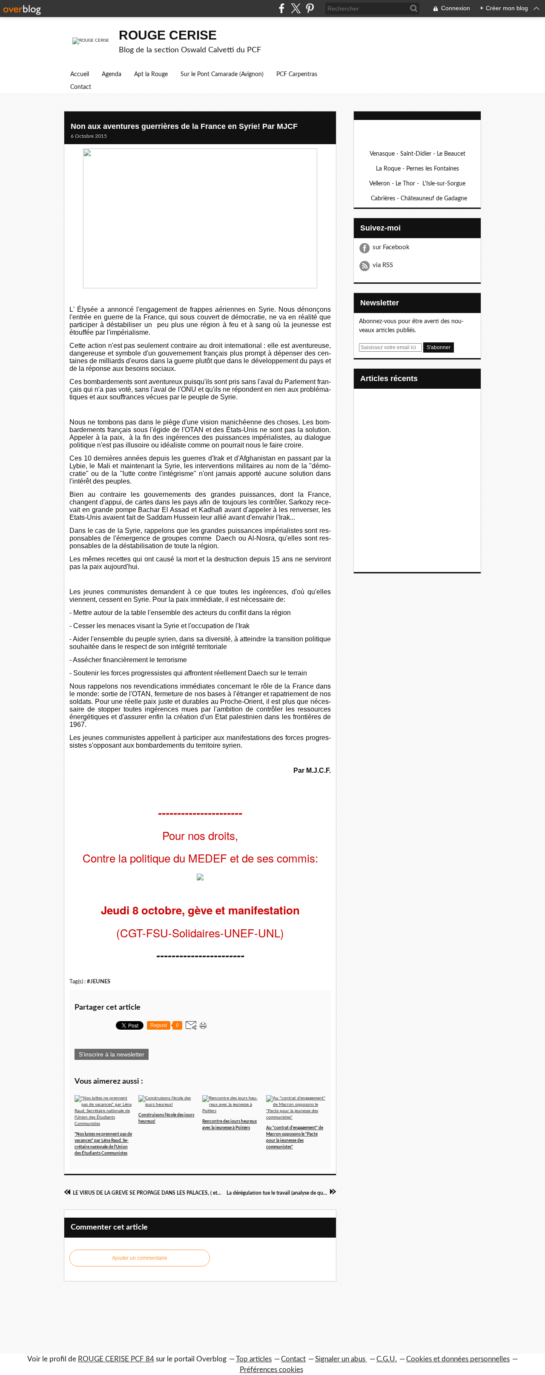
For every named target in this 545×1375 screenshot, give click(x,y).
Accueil (79, 74)
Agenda (111, 74)
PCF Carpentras (296, 74)
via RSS (383, 265)
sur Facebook (391, 247)
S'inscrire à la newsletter (111, 1054)
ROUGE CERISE (168, 35)
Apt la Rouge (151, 74)
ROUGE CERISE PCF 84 (116, 1359)
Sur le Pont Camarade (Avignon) (222, 74)
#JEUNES (98, 981)
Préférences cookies (271, 1369)
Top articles (254, 1359)
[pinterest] (309, 8)
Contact (80, 87)
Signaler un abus (341, 1359)
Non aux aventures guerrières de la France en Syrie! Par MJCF (184, 126)
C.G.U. (386, 1359)
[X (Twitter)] (295, 8)
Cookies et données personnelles (458, 1359)
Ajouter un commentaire (139, 1258)
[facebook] (281, 8)
